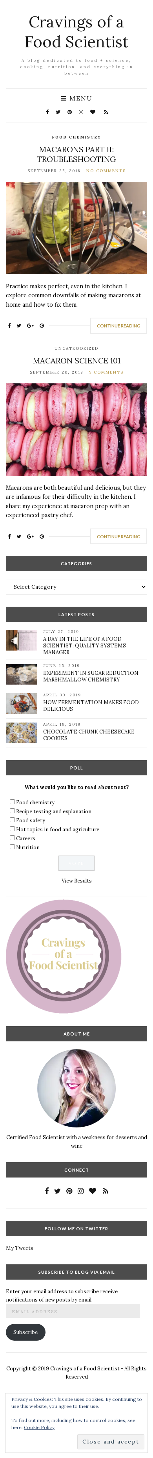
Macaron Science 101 (76, 360)
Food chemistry (76, 137)
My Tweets (19, 1248)
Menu (80, 98)
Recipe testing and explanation (53, 811)
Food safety (30, 820)
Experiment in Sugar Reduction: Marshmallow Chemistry (91, 676)
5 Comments (106, 372)
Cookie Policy (39, 1427)
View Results (77, 880)
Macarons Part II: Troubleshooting (76, 154)
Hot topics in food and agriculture (57, 829)
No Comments (106, 170)
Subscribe (25, 1332)
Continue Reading (118, 325)
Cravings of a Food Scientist (76, 32)
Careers (25, 838)
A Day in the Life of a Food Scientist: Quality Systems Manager (84, 646)
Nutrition (28, 847)
